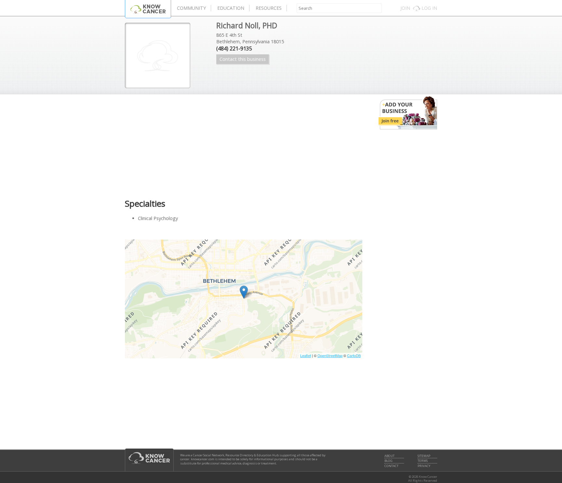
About (389, 456)
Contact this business (243, 59)
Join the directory (408, 113)
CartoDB (354, 355)
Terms (423, 461)
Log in (429, 8)
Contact (391, 466)
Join (405, 8)
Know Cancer (148, 9)
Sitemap (424, 456)
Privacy (424, 466)
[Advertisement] (243, 146)
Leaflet (305, 355)
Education (230, 8)
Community (191, 8)
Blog (388, 461)
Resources (269, 8)
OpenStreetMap (329, 355)
